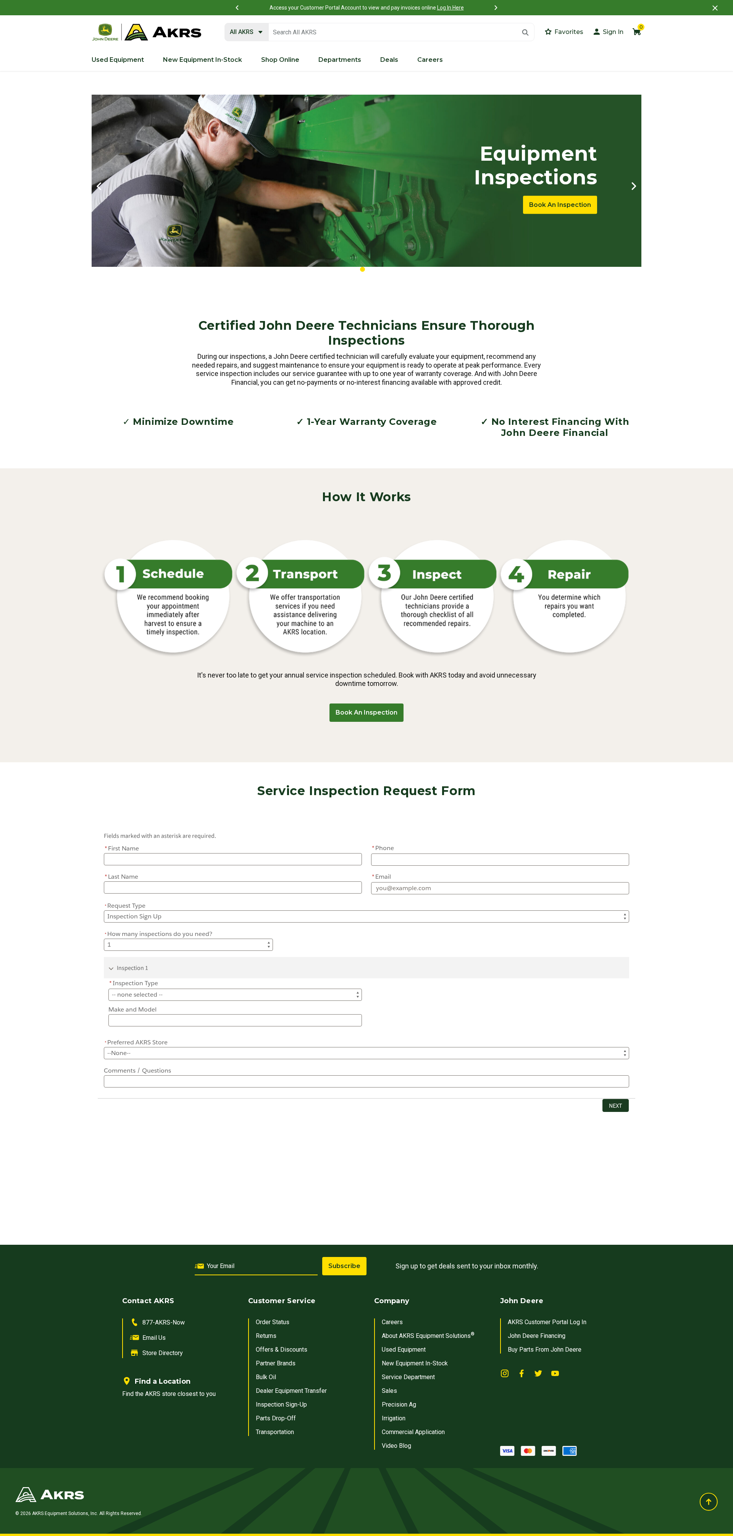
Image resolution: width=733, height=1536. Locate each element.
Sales (389, 1390)
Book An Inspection (560, 204)
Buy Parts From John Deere (544, 1349)
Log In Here (450, 8)
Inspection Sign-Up (281, 1404)
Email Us (154, 1337)
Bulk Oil (266, 1377)
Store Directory (162, 1353)
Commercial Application (413, 1432)
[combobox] (379, 32)
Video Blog (396, 1445)
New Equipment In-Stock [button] (202, 59)
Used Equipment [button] (118, 59)
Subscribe (344, 1266)
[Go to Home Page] (246, 1494)
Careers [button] (430, 59)
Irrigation (393, 1418)
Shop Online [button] (280, 59)
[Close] (715, 8)
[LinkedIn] (504, 1373)
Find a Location (163, 1381)
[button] (607, 31)
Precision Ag (399, 1404)
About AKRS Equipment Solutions (428, 1335)
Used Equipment (404, 1349)
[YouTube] (555, 1373)
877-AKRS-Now (163, 1322)
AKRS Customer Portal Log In (547, 1322)
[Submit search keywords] (525, 32)
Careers (392, 1322)
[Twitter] (538, 1373)
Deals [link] (389, 59)
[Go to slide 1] (362, 269)
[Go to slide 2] (371, 269)
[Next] (496, 7)
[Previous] (237, 7)
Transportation (275, 1432)
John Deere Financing (536, 1335)
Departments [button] (339, 59)
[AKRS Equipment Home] (147, 32)
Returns (266, 1335)
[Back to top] (708, 1502)
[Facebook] (521, 1373)
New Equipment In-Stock (415, 1363)
